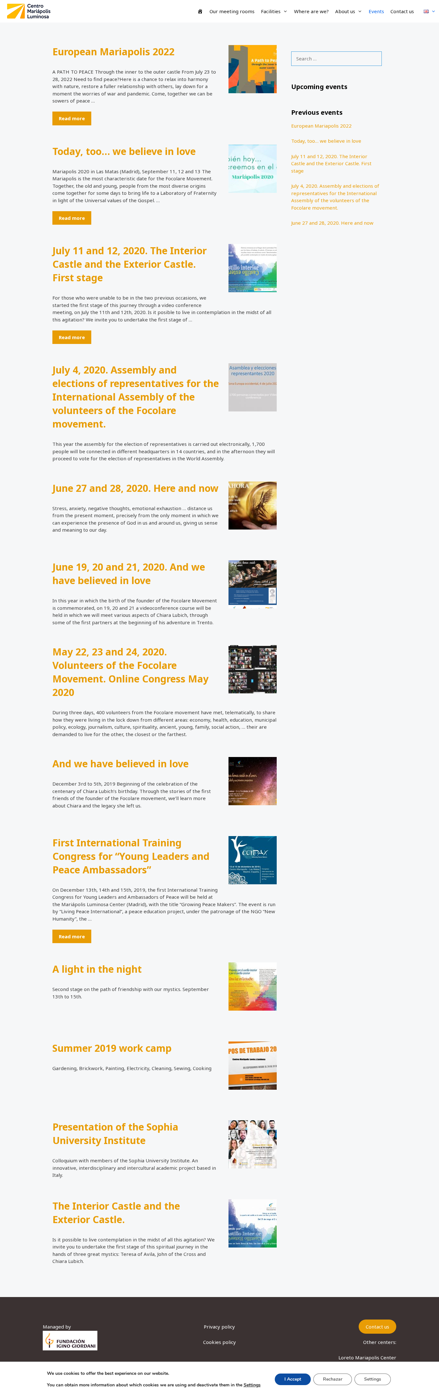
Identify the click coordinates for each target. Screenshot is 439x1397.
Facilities (271, 11)
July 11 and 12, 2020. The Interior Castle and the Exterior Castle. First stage (129, 264)
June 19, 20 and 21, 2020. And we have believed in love (128, 573)
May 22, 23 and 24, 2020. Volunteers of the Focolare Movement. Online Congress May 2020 (130, 672)
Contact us (402, 11)
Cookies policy (219, 1342)
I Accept (292, 1379)
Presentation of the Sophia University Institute (115, 1133)
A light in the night (97, 969)
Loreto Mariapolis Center (367, 1357)
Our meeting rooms (232, 11)
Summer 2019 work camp (112, 1048)
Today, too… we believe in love (124, 151)
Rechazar (332, 1379)
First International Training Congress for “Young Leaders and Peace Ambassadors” (131, 856)
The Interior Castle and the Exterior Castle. (116, 1212)
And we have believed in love (120, 763)
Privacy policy (219, 1326)
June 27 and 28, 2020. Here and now (135, 488)
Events (376, 11)
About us (345, 11)
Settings (252, 1385)
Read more (72, 118)
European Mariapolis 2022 (113, 51)
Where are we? (311, 11)
